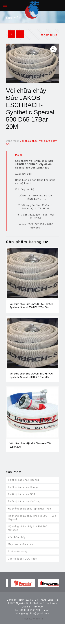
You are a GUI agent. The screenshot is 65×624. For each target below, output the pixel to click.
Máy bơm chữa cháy (20, 544)
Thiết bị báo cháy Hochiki (23, 480)
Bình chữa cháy (17, 551)
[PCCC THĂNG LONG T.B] (32, 5)
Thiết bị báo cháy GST (21, 494)
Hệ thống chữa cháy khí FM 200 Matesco (27, 528)
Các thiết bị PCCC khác (22, 558)
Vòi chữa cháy (28, 141)
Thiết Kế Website (32, 618)
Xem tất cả (50, 34)
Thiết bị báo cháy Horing (23, 487)
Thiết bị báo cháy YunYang (24, 501)
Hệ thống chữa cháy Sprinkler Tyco (29, 508)
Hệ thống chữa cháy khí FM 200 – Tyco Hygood (32, 518)
